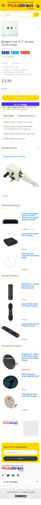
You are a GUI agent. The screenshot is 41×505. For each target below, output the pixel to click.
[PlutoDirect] (20, 5)
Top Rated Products (11, 345)
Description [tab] (8, 115)
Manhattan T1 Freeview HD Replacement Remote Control (30, 286)
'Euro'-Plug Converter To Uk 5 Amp (14, 157)
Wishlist (6, 63)
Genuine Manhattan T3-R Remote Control (30, 325)
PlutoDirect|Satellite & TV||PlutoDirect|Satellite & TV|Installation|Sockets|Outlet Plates (17, 72)
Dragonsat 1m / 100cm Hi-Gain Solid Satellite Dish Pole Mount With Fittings (30, 357)
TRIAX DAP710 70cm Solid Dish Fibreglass (29, 395)
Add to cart (22, 98)
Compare (17, 63)
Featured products (11, 205)
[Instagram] (13, 475)
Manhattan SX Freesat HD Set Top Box (30, 235)
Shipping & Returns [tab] (27, 115)
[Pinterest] (18, 475)
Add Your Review (7, 49)
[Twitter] (8, 475)
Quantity (4, 89)
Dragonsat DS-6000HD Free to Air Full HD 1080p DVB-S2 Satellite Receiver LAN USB (30, 217)
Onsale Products (10, 275)
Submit (20, 459)
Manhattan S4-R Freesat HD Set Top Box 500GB (30, 256)
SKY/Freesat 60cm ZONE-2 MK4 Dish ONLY (30, 375)
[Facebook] (3, 475)
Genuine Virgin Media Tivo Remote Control (30, 305)
